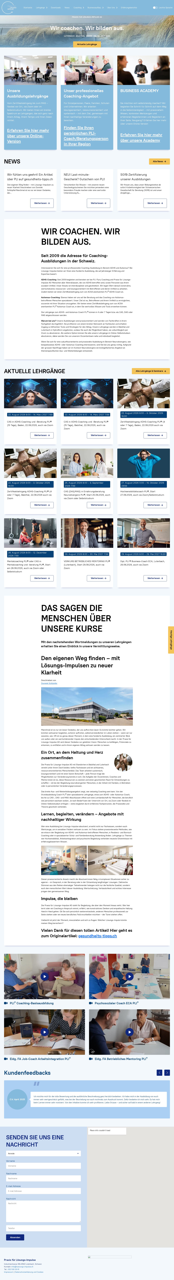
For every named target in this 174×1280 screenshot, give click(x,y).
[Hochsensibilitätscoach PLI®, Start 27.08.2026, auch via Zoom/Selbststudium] (143, 481)
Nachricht (11, 1198)
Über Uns (111, 7)
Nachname (11, 1173)
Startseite (28, 7)
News (67, 7)
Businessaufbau (94, 7)
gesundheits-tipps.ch (97, 935)
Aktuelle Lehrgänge (87, 44)
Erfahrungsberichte (129, 7)
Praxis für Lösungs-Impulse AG (87, 17)
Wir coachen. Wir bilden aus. (87, 28)
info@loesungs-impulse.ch (22, 1267)
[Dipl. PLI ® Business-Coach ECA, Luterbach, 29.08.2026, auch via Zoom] (143, 552)
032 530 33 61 (13, 1269)
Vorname (10, 1161)
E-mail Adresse (13, 1186)
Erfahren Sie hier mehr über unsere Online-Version (28, 136)
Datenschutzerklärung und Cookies (28, 1272)
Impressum (9, 1272)
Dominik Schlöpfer (49, 683)
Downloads (56, 7)
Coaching (78, 7)
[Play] (44, 976)
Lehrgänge (40, 7)
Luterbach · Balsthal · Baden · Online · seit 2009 (87, 36)
